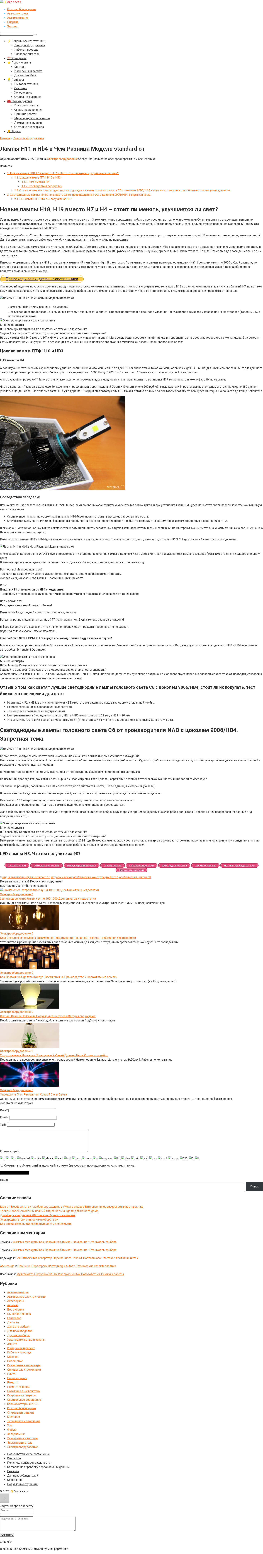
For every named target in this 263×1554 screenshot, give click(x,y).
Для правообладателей (22, 1475)
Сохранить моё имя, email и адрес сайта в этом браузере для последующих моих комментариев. (69, 1165)
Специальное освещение (24, 1399)
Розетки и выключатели (23, 1391)
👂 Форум (14, 131)
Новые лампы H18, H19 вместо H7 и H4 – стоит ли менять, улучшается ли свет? (63, 173)
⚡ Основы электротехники (26, 41)
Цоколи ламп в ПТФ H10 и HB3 (37, 177)
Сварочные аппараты (21, 1395)
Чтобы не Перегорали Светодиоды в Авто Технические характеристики (67, 1266)
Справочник (15, 1480)
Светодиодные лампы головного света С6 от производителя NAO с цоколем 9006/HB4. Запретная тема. (79, 194)
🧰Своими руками (19, 101)
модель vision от (61, 877)
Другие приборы (18, 1335)
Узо (9, 1425)
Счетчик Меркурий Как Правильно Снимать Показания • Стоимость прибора (64, 1242)
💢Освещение (16, 58)
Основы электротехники (24, 1369)
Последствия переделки (41, 186)
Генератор (14, 1318)
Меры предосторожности (32, 118)
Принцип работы (25, 114)
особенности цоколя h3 (135, 877)
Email (4, 1117)
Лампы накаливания (28, 122)
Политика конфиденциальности (28, 1462)
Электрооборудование (29, 45)
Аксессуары (15, 1301)
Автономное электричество (26, 1296)
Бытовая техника (26, 84)
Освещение (15, 1361)
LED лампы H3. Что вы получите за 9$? (43, 199)
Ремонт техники (18, 1387)
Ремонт (12, 1382)
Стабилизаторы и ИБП (22, 1404)
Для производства (19, 1331)
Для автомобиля (25, 75)
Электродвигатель (27, 54)
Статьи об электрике (21, 9)
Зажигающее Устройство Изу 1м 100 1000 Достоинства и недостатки (48, 898)
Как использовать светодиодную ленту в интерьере (36, 1224)
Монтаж (19, 67)
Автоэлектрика (17, 13)
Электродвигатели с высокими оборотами (29, 1219)
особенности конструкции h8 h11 (95, 877)
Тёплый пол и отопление (23, 1421)
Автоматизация (17, 17)
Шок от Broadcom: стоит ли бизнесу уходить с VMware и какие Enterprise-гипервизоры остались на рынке (71, 1206)
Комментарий (9, 1151)
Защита (12, 1344)
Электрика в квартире (22, 1438)
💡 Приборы (15, 79)
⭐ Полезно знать (19, 62)
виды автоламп (13, 877)
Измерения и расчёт (28, 71)
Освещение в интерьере (23, 1365)
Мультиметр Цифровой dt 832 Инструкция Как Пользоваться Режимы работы (70, 1274)
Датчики (13, 1322)
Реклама (13, 1471)
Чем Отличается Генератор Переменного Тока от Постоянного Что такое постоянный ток (76, 1258)
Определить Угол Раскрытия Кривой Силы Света (33, 1094)
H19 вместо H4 (35, 182)
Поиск (4, 1180)
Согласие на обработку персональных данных (38, 1467)
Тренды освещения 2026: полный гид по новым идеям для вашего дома (49, 1211)
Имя (4, 1110)
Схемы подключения (28, 109)
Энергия (12, 22)
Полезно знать (17, 1378)
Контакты (14, 1458)
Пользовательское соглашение (28, 1454)
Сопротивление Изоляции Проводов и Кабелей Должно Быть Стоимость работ (54, 1055)
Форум (11, 1429)
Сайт (3, 1124)
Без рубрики (15, 1309)
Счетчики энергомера (29, 127)
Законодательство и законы (26, 1339)
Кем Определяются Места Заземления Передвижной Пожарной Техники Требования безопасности (68, 938)
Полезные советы (26, 105)
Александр (7, 1266)
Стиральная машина (27, 97)
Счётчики (20, 88)
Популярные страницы (22, 1484)
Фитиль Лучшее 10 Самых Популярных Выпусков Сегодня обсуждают (48, 1016)
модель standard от (37, 877)
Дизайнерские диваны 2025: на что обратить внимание (37, 1215)
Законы (12, 26)
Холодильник (23, 92)
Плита (11, 1374)
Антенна (12, 1305)
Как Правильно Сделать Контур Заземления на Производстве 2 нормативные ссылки (58, 977)
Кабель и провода (26, 49)
